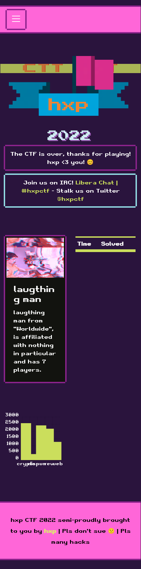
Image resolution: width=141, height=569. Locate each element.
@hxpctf (70, 198)
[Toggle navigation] (16, 19)
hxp (50, 530)
